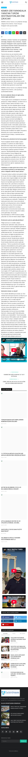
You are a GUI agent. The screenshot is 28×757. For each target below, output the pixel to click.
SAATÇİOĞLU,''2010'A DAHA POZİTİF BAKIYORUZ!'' (11, 530)
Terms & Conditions (13, 751)
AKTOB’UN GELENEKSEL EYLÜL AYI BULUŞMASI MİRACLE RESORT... (11, 488)
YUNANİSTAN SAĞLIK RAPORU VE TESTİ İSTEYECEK (14, 375)
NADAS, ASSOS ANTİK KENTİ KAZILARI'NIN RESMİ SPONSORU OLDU (18, 656)
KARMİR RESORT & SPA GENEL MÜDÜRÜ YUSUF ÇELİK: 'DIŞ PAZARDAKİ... (18, 665)
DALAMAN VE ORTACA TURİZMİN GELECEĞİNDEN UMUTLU (10, 538)
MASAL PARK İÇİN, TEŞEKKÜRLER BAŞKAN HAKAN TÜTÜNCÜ (18, 707)
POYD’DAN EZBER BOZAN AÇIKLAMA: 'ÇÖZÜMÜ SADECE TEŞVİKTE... (18, 674)
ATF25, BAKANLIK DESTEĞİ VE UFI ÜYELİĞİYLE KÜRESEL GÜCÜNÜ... (10, 522)
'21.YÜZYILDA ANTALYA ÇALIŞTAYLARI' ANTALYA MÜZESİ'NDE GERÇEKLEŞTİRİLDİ (13, 454)
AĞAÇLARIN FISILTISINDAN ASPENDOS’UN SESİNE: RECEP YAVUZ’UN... (18, 639)
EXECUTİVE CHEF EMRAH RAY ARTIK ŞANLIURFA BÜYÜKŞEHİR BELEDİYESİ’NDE (18, 648)
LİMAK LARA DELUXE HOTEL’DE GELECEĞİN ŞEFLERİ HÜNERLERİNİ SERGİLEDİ (14, 382)
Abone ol (23, 741)
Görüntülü (4, 7)
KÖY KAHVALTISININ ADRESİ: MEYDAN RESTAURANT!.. (17, 714)
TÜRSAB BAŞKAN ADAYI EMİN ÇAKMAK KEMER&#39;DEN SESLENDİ (12, 420)
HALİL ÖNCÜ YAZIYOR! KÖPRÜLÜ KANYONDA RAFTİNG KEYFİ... (18, 721)
